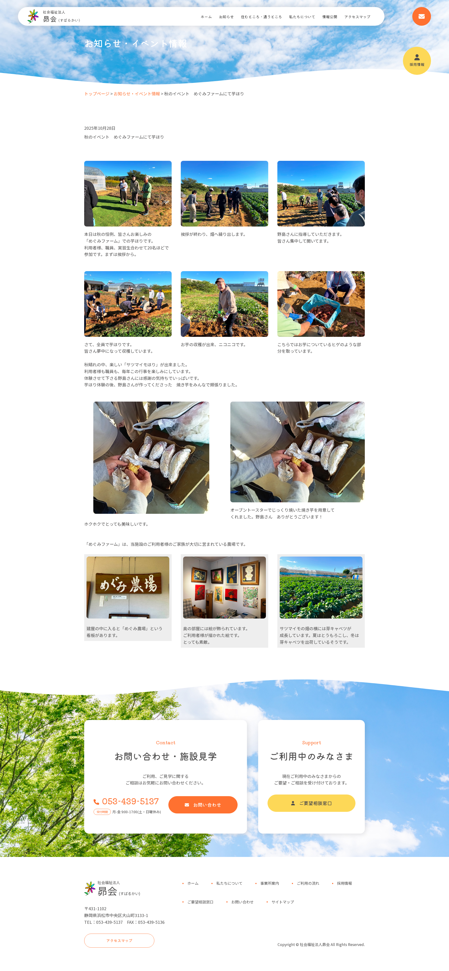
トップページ (96, 93)
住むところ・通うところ (261, 16)
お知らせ (226, 16)
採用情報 (416, 64)
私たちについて (302, 16)
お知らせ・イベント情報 (137, 93)
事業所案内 (269, 883)
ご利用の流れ (308, 883)
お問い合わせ (207, 804)
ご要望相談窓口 (315, 803)
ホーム (206, 16)
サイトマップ (283, 902)
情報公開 (329, 16)
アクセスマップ (357, 16)
